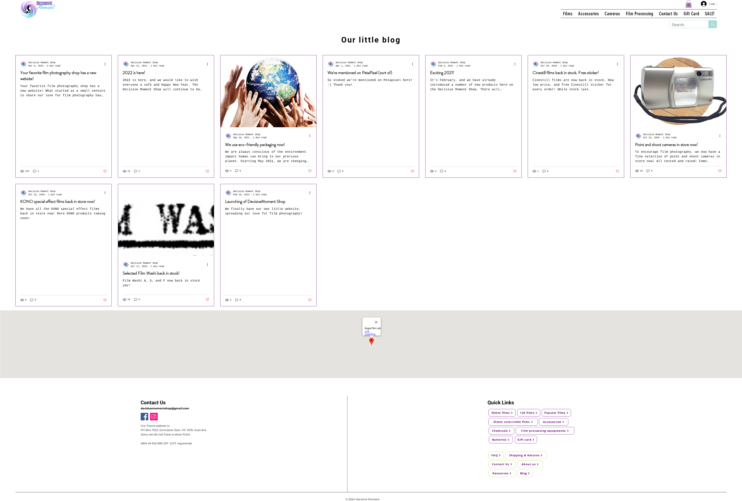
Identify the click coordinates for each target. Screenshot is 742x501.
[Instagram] (154, 416)
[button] (688, 4)
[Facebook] (144, 416)
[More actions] (106, 64)
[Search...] (712, 24)
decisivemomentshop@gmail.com (165, 408)
